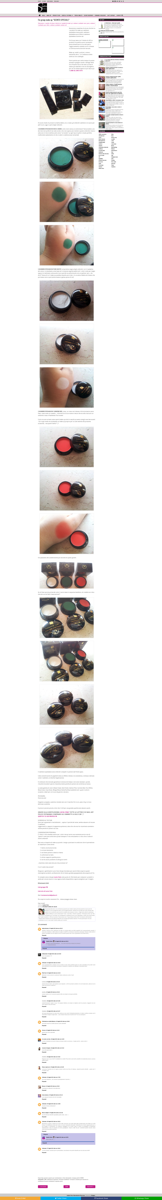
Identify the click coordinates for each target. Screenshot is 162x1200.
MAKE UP (50, 906)
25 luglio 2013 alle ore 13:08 (53, 1103)
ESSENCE (101, 161)
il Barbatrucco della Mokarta (49, 1021)
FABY (100, 163)
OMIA (112, 153)
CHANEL (100, 145)
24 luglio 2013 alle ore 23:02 (52, 1086)
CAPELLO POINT (102, 142)
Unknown (44, 962)
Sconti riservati (88, 15)
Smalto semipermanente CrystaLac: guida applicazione (114, 68)
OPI (112, 155)
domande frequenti (100, 15)
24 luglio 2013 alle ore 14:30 (57, 1039)
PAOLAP (113, 160)
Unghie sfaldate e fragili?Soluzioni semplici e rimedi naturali (114, 85)
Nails (43, 15)
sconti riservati (50, 1)
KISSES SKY (114, 137)
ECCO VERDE (101, 155)
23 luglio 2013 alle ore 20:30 (53, 962)
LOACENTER (113, 144)
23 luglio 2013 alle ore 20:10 (56, 928)
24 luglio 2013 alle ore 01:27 (53, 1011)
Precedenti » (90, 1186)
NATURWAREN (114, 150)
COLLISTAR (101, 148)
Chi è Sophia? (111, 15)
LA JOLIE (113, 139)
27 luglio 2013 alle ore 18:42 (53, 1148)
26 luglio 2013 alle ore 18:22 (53, 1121)
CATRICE (100, 144)
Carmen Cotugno (46, 1048)
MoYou (113, 148)
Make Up (49, 15)
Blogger (93, 1195)
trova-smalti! (56, 1)
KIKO (112, 134)
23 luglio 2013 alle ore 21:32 (53, 973)
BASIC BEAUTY (102, 139)
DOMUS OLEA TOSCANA (104, 153)
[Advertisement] (89, 8)
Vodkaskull (44, 953)
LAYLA (112, 142)
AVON (100, 137)
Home (66, 1186)
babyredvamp (45, 928)
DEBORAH (101, 152)
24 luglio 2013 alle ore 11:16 (52, 1030)
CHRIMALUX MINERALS (103, 147)
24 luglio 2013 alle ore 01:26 (53, 1001)
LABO (112, 140)
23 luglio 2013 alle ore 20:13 (61, 941)
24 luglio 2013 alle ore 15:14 (57, 1048)
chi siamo (44, 1)
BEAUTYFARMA (102, 140)
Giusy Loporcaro (46, 1067)
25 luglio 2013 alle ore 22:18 (56, 1112)
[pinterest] (119, 1)
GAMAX (100, 166)
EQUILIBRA (101, 158)
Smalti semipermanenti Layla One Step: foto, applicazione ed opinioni (114, 93)
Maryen (44, 1086)
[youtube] (113, 1)
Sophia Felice (49, 941)
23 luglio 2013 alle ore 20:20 (54, 953)
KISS (112, 135)
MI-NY (112, 145)
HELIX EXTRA (101, 168)
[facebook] (115, 1)
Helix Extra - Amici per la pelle (113, 23)
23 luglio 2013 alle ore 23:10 (53, 981)
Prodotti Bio (56, 15)
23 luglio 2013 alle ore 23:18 (53, 992)
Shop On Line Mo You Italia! (107, 30)
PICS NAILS (113, 161)
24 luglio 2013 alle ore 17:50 (53, 1077)
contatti (39, 1)
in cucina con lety (46, 1039)
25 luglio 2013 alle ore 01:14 (56, 1095)
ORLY (112, 158)
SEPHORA (113, 166)
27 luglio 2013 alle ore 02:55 (61, 1137)
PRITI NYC (113, 163)
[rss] (121, 1)
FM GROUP (45, 906)
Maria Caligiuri (45, 1112)
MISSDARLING (114, 147)
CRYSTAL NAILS (102, 150)
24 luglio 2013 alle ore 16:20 (57, 1067)
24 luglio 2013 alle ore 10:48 (62, 1021)
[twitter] (117, 1)
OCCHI (55, 906)
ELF (99, 157)
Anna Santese (45, 1095)
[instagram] (123, 1)
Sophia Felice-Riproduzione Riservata (76, 1195)
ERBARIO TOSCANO (102, 160)
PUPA (112, 165)
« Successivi (43, 1186)
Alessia (44, 1030)
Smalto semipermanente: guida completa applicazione (113, 77)
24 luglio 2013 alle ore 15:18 (53, 1056)
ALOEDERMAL (101, 135)
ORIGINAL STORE (114, 157)
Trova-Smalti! (78, 15)
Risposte (46, 938)
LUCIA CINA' (65, 812)
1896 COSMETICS (102, 134)
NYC (112, 152)
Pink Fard (44, 973)
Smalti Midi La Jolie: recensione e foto (115, 100)
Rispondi (44, 935)
